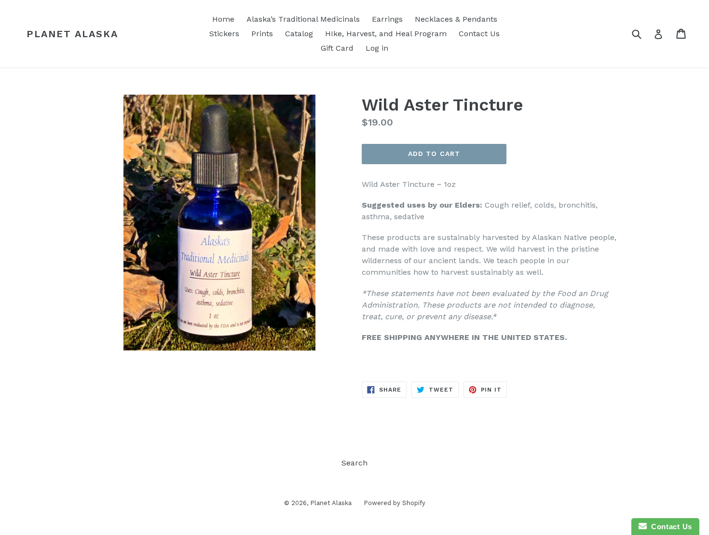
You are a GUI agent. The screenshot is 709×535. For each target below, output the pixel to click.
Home (223, 19)
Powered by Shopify (394, 503)
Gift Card (337, 48)
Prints (262, 33)
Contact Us (479, 33)
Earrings (387, 19)
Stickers (224, 33)
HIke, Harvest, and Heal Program (386, 33)
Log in (377, 48)
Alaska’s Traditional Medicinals (303, 19)
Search (354, 462)
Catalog (299, 33)
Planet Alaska (72, 34)
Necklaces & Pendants (456, 19)
